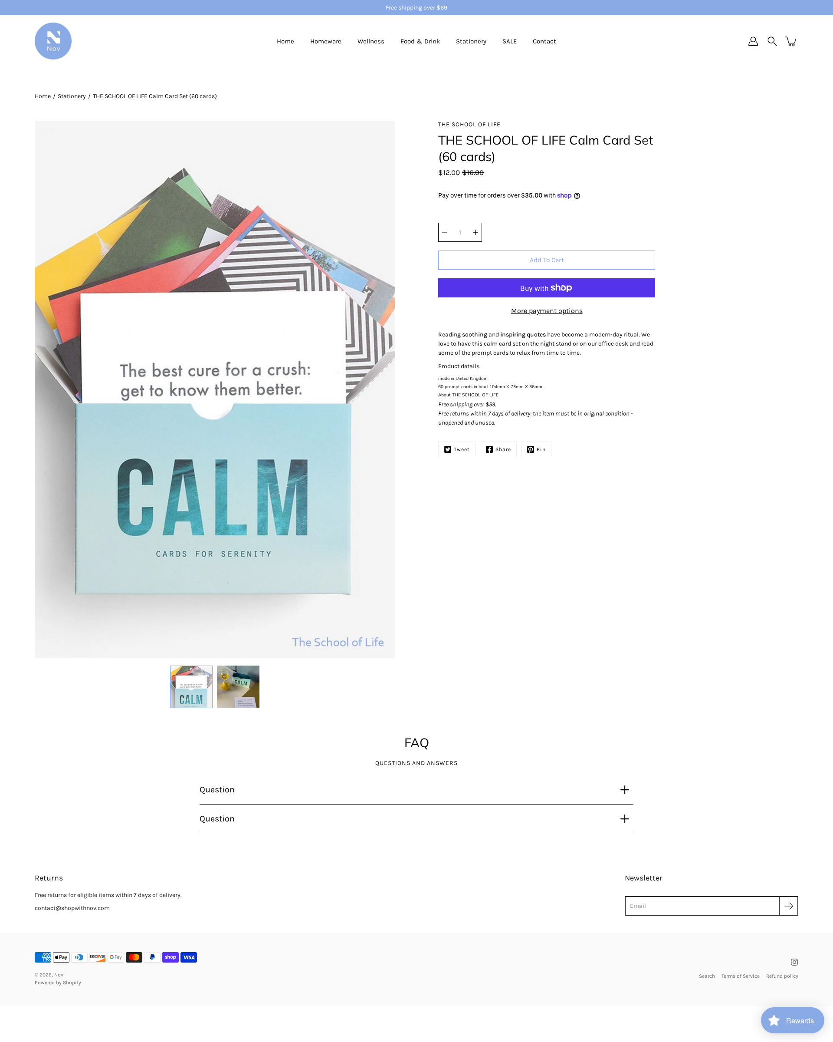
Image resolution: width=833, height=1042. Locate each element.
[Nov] (53, 41)
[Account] (753, 41)
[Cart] (791, 41)
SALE (509, 41)
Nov (58, 975)
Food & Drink (420, 41)
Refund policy (782, 976)
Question (217, 790)
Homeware (325, 41)
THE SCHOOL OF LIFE (475, 395)
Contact (544, 41)
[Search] (772, 41)
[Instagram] (794, 962)
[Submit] (788, 906)
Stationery (471, 41)
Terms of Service (740, 976)
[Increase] (475, 232)
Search (707, 976)
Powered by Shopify (58, 982)
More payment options (547, 311)
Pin (541, 449)
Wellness (370, 41)
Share (503, 449)
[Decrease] (444, 232)
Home (285, 41)
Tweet (462, 449)
